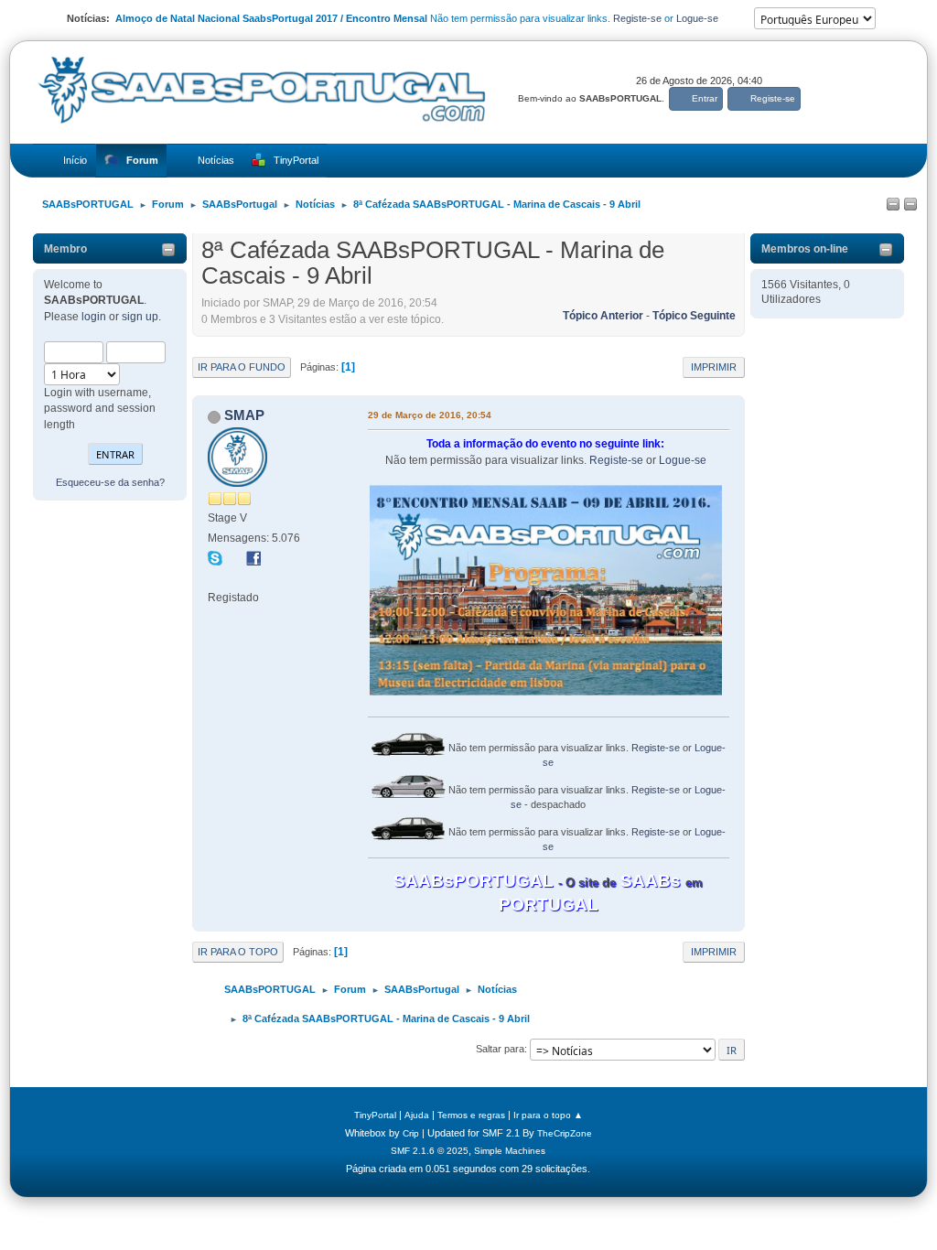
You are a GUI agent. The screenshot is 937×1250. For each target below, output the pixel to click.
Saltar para (500, 1048)
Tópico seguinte (694, 315)
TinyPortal (375, 1115)
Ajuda (416, 1115)
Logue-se (697, 18)
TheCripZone (564, 1133)
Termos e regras (471, 1115)
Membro (65, 248)
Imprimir (714, 366)
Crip (411, 1133)
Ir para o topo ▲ (548, 1115)
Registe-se (637, 18)
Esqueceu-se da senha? (110, 482)
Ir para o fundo (241, 366)
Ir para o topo (238, 951)
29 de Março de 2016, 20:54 (429, 415)
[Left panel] (893, 205)
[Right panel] (910, 205)
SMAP (244, 415)
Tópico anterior (603, 315)
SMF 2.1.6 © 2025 (429, 1151)
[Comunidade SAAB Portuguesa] (215, 577)
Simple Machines (509, 1151)
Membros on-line (804, 248)
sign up (140, 316)
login (93, 316)
